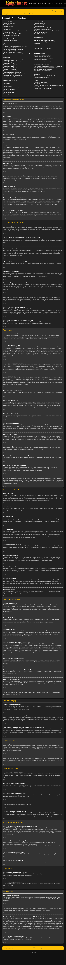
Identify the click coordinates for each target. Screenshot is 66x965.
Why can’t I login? (7, 29)
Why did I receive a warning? (9, 70)
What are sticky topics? (8, 91)
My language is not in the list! (10, 47)
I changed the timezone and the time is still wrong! (15, 46)
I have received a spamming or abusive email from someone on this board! (48, 42)
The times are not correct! (9, 44)
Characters (32, 3)
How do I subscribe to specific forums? (43, 69)
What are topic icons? (8, 94)
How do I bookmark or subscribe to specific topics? (45, 67)
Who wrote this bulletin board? (41, 82)
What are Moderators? (39, 24)
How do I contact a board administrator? (43, 88)
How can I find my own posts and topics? (43, 61)
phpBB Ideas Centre (12, 910)
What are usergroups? (39, 26)
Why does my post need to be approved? (12, 75)
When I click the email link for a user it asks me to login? (16, 53)
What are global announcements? (11, 88)
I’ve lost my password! (8, 32)
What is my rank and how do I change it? (12, 52)
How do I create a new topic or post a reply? (13, 59)
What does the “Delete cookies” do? (11, 35)
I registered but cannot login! (9, 27)
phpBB (40, 276)
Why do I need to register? (9, 23)
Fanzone (55, 3)
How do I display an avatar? (9, 50)
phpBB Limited (45, 897)
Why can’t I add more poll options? (11, 64)
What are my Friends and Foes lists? (42, 48)
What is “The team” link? (39, 33)
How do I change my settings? (10, 40)
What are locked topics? (8, 92)
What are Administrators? (39, 23)
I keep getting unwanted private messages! (44, 40)
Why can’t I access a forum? (9, 67)
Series (61, 3)
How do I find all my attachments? (42, 77)
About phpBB (55, 898)
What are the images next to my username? (13, 49)
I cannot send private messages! (41, 38)
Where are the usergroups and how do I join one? (45, 27)
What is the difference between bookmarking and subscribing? (48, 66)
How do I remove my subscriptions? (42, 70)
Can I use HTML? (7, 83)
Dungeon (40, 3)
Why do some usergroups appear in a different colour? (46, 30)
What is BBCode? (7, 82)
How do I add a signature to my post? (12, 62)
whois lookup (48, 920)
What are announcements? (9, 89)
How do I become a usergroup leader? (42, 29)
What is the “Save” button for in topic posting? (13, 73)
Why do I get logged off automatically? (12, 33)
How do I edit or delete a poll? (10, 66)
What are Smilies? (7, 85)
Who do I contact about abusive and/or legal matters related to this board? (48, 86)
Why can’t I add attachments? (10, 69)
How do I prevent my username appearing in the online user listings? (17, 42)
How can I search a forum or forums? (42, 55)
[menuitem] (13, 11)
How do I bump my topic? (9, 76)
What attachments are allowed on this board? (44, 75)
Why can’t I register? (8, 26)
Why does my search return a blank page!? (44, 58)
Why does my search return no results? (43, 56)
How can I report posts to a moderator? (12, 72)
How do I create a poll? (8, 63)
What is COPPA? (7, 24)
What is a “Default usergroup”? (41, 32)
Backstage (47, 3)
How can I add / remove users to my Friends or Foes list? (47, 50)
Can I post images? (7, 86)
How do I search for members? (41, 59)
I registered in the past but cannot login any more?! (15, 30)
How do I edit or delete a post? (10, 60)
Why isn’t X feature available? (40, 83)
